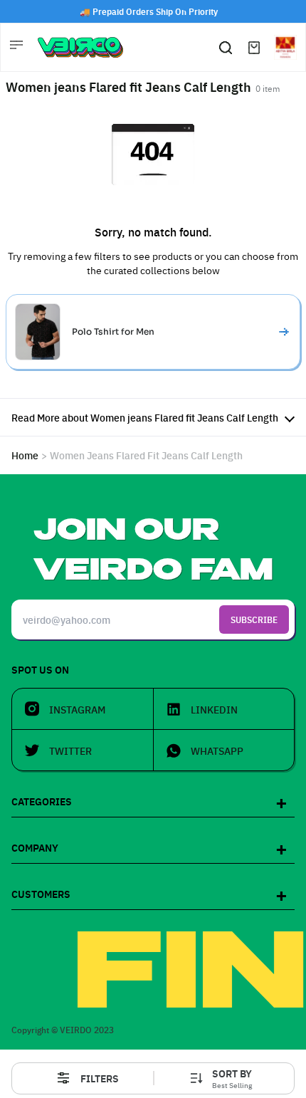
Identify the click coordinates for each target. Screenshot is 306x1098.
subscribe (254, 619)
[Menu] (17, 47)
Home (24, 455)
